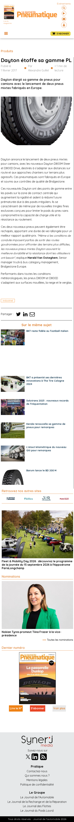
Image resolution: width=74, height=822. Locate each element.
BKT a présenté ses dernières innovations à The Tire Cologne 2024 (45, 381)
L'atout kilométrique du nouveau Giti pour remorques (46, 449)
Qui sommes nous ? (37, 775)
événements (64, 3)
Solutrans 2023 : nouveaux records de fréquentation (47, 402)
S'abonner (37, 708)
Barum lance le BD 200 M (41, 470)
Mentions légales (37, 780)
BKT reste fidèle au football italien (47, 331)
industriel (8, 300)
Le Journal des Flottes (37, 806)
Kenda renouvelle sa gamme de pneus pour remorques (45, 425)
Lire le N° (16, 708)
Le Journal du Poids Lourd (37, 810)
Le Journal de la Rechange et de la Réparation (37, 802)
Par (38, 68)
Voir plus (59, 708)
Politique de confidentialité (37, 784)
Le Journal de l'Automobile (37, 797)
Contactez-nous (37, 771)
